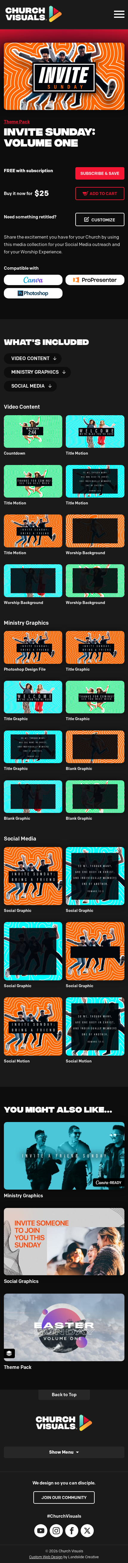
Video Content (30, 358)
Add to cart (103, 193)
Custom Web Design (46, 1557)
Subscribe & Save (99, 173)
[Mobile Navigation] (117, 14)
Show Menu (61, 1452)
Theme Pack (17, 121)
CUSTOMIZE (103, 220)
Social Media (28, 386)
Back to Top (64, 1394)
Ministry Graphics (35, 372)
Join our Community (64, 1497)
